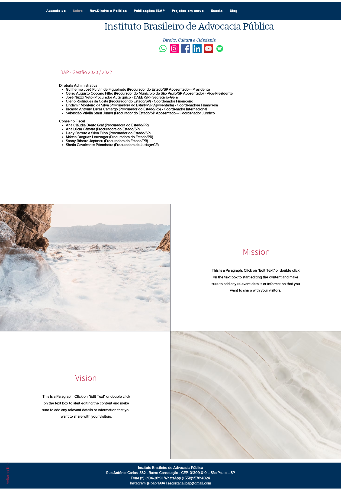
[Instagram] (174, 48)
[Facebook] (185, 48)
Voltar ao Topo (7, 472)
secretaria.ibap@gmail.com (189, 483)
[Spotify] (219, 48)
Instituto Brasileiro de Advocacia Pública (189, 26)
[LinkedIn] (197, 48)
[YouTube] (208, 48)
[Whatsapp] (162, 48)
